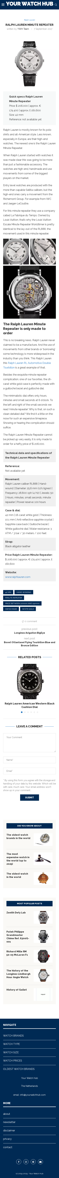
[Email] (40, 1161)
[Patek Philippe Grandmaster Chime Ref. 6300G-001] (43, 936)
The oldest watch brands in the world (18, 836)
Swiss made (11, 609)
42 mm (8, 592)
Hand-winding (24, 592)
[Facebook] (18, 1161)
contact (7, 1147)
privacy (7, 1138)
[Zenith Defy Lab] (43, 917)
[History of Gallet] (43, 994)
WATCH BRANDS (13, 1035)
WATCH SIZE (11, 1052)
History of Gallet (16, 989)
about (6, 1113)
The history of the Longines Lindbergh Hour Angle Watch (18, 974)
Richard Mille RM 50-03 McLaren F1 (17, 953)
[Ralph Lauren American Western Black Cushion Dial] (29, 681)
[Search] (55, 4)
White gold (28, 609)
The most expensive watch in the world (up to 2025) (17, 859)
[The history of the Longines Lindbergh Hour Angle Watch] (43, 975)
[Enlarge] (24, 242)
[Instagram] (25, 1161)
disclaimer (9, 1130)
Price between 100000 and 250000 (22, 603)
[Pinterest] (33, 1161)
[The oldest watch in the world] (43, 878)
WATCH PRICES (12, 1060)
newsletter (9, 1122)
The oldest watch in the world (17, 875)
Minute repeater (13, 598)
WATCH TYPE (11, 1044)
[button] (5, 688)
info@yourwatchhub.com (33, 1095)
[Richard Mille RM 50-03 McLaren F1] (43, 956)
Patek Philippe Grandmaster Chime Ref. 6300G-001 (17, 936)
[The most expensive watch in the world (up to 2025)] (43, 858)
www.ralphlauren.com (17, 576)
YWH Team (23, 29)
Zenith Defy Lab (16, 912)
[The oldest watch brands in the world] (43, 839)
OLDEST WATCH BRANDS (19, 1069)
